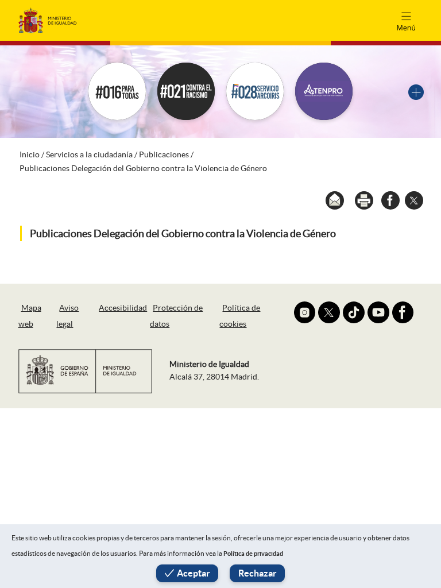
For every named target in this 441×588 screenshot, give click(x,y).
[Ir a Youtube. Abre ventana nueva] (378, 312)
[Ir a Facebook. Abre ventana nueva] (403, 312)
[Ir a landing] (416, 91)
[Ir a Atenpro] (324, 91)
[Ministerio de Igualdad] (47, 19)
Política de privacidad (253, 553)
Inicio (30, 154)
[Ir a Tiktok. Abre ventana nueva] (354, 312)
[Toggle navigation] (405, 20)
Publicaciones (164, 154)
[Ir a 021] (186, 91)
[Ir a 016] (117, 91)
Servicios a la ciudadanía (89, 154)
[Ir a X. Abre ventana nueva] (329, 312)
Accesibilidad (123, 307)
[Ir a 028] (255, 91)
